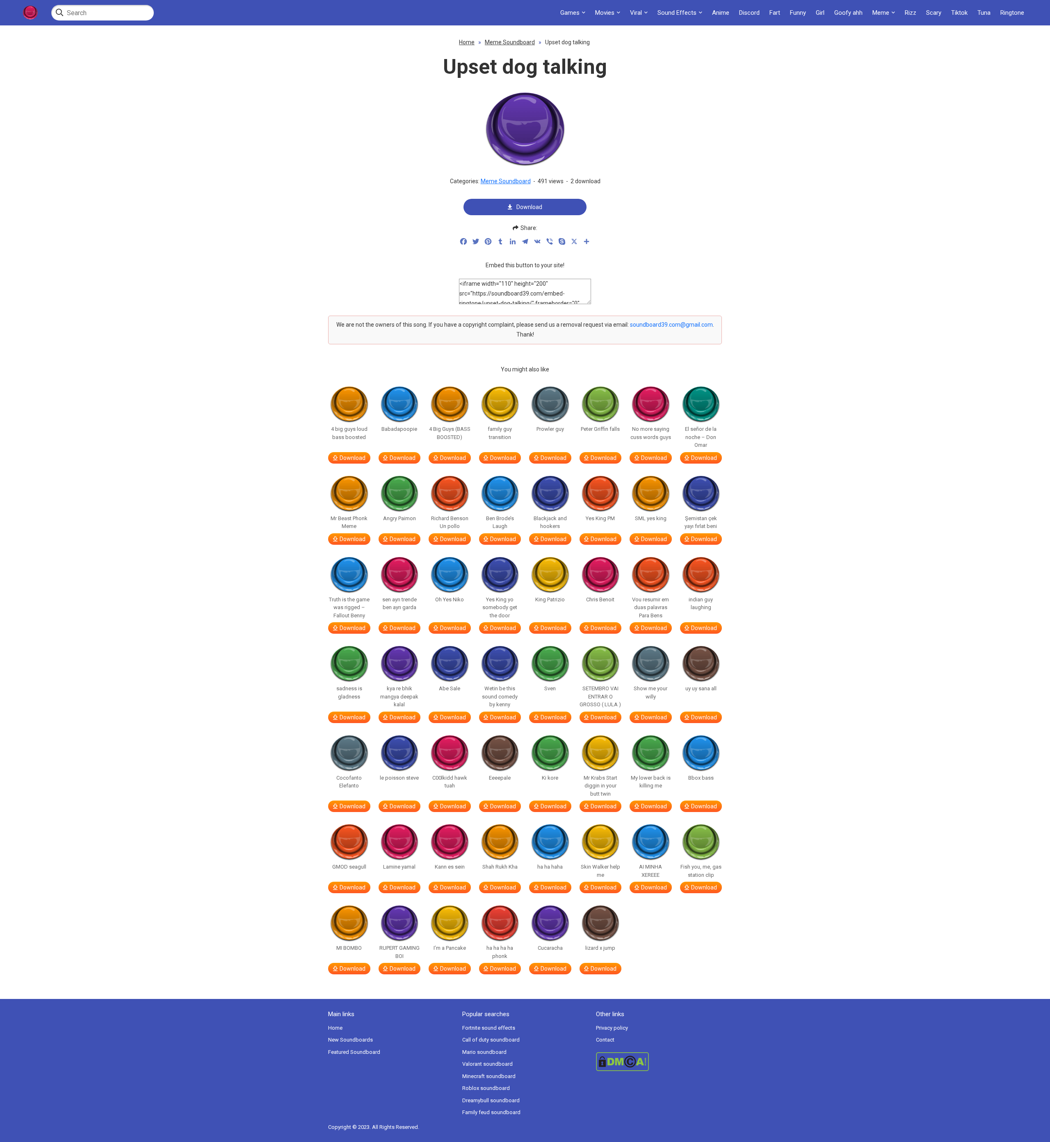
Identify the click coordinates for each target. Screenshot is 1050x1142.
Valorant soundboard (487, 1064)
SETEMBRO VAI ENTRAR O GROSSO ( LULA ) (600, 696)
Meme (880, 12)
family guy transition (500, 433)
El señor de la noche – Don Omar (701, 437)
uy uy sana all (701, 688)
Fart (774, 12)
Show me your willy (650, 692)
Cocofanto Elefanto (349, 782)
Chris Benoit (600, 599)
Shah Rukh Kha (500, 867)
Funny (798, 12)
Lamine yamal (399, 867)
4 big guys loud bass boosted (349, 433)
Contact (605, 1040)
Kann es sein (450, 867)
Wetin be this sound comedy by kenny (500, 696)
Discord (749, 12)
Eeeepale (500, 778)
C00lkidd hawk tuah (449, 782)
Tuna (984, 12)
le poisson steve (399, 778)
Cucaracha (550, 948)
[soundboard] (30, 12)
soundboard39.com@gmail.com (671, 324)
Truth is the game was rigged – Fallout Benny (349, 607)
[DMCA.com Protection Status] (659, 1061)
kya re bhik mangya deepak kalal (399, 696)
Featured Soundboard (354, 1052)
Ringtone (1012, 12)
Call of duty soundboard (491, 1040)
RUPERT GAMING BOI (399, 952)
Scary (933, 12)
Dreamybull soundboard (491, 1100)
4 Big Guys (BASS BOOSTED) (449, 433)
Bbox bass (701, 778)
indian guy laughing (701, 603)
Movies (604, 12)
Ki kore (550, 778)
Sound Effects (676, 12)
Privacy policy (612, 1028)
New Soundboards (350, 1040)
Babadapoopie (399, 429)
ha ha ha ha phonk (499, 952)
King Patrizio (550, 599)
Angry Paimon (399, 518)
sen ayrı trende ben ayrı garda (399, 603)
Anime (720, 12)
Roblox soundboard (486, 1088)
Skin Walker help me (600, 871)
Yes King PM (600, 518)
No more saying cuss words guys (650, 433)
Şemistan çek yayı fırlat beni (701, 522)
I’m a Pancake (450, 948)
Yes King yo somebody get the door (499, 607)
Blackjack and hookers (550, 522)
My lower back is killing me (651, 782)
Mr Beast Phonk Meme (349, 522)
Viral (636, 12)
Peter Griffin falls (600, 429)
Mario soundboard (484, 1052)
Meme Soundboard (510, 42)
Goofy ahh (848, 12)
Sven (550, 688)
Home (467, 42)
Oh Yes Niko (449, 599)
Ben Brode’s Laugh (500, 522)
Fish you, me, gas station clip (700, 871)
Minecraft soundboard (489, 1076)
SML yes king (651, 518)
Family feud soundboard (491, 1112)
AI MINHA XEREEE (650, 871)
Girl (820, 12)
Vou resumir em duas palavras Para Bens (650, 607)
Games (570, 12)
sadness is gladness (349, 692)
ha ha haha (550, 867)
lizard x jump (600, 948)
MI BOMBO (349, 948)
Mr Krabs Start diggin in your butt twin (600, 786)
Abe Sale (449, 688)
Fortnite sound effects (488, 1028)
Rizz (910, 12)
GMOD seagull (349, 867)
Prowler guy (550, 429)
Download (529, 207)
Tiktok (959, 12)
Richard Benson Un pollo (449, 522)
